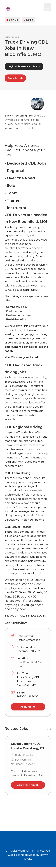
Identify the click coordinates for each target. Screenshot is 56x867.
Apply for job (15, 78)
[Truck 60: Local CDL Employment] (24, 9)
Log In (30, 19)
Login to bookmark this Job (24, 66)
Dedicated (12, 36)
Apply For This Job (28, 785)
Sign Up (13, 19)
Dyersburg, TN (23, 759)
